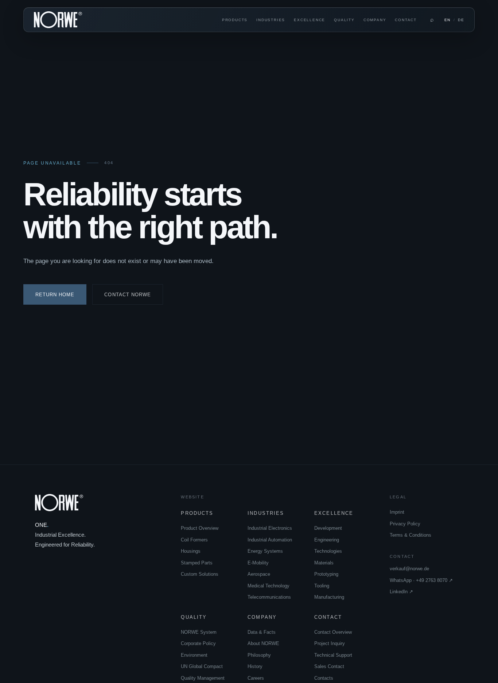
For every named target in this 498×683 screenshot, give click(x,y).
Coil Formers (194, 540)
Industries (270, 20)
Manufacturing (329, 597)
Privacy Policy (405, 523)
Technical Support (333, 655)
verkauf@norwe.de (409, 568)
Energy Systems (265, 551)
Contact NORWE (127, 294)
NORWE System (199, 632)
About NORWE (263, 643)
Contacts (323, 678)
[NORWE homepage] (58, 19)
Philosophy (259, 655)
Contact (406, 20)
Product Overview (199, 528)
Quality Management (203, 678)
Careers (256, 678)
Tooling (321, 586)
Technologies (328, 551)
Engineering (326, 540)
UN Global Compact (202, 666)
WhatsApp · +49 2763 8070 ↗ (421, 580)
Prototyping (326, 574)
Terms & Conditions (410, 535)
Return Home (54, 294)
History (255, 666)
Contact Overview (333, 632)
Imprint (397, 512)
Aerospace (259, 574)
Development (328, 528)
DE (461, 20)
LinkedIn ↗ (401, 591)
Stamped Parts (197, 563)
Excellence (309, 20)
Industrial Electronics (270, 528)
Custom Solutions (199, 574)
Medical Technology (268, 586)
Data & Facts (262, 632)
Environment (194, 655)
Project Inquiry (329, 643)
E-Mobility (258, 563)
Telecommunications (269, 597)
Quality (344, 20)
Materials (324, 563)
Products (235, 20)
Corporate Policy (198, 643)
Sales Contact (329, 666)
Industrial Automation (270, 540)
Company (374, 20)
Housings (191, 551)
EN (447, 20)
